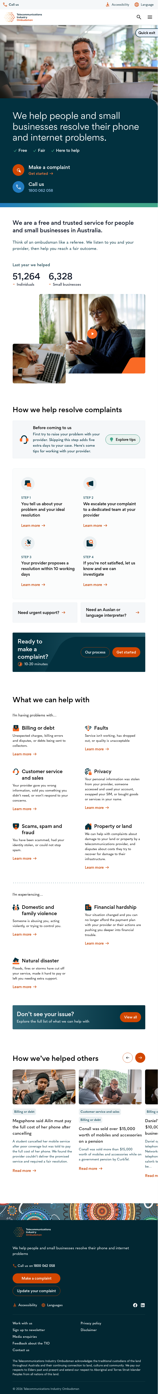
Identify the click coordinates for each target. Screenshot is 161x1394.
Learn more (33, 525)
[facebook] (135, 1305)
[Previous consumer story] (128, 1058)
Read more (25, 1170)
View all (130, 1017)
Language (147, 4)
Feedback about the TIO (31, 1343)
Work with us (22, 1323)
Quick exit (146, 33)
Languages (55, 1305)
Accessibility (120, 4)
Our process (95, 652)
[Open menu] (150, 17)
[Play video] (92, 333)
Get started (126, 652)
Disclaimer (89, 1330)
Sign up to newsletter (29, 1330)
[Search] (139, 17)
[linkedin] (142, 1305)
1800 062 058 (44, 1266)
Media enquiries (25, 1337)
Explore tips (126, 439)
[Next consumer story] (140, 1058)
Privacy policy (91, 1323)
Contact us (21, 1350)
